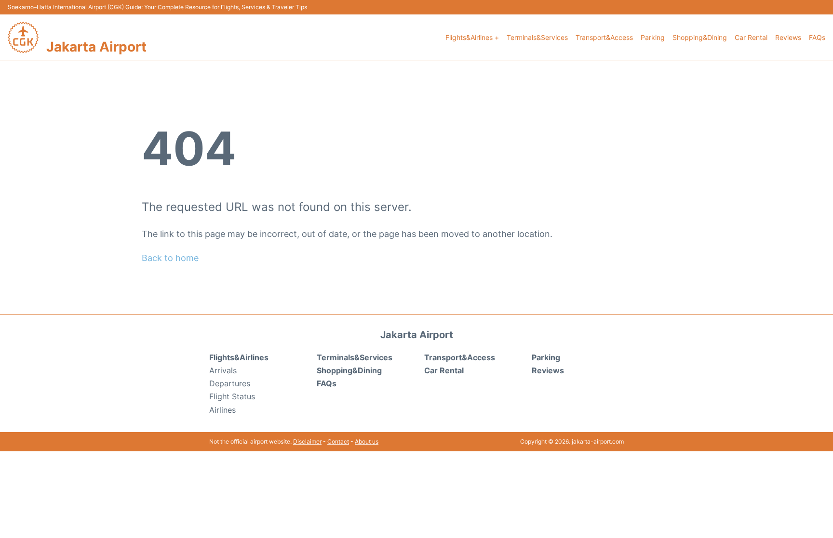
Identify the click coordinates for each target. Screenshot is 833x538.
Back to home (170, 258)
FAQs (817, 37)
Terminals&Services (537, 37)
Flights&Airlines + (472, 37)
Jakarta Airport (96, 46)
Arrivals (223, 370)
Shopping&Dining (699, 37)
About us (366, 441)
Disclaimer (307, 441)
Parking (653, 37)
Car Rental (751, 37)
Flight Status (232, 396)
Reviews (788, 37)
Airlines (222, 410)
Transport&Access (604, 37)
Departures (229, 383)
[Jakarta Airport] (23, 37)
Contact (338, 441)
